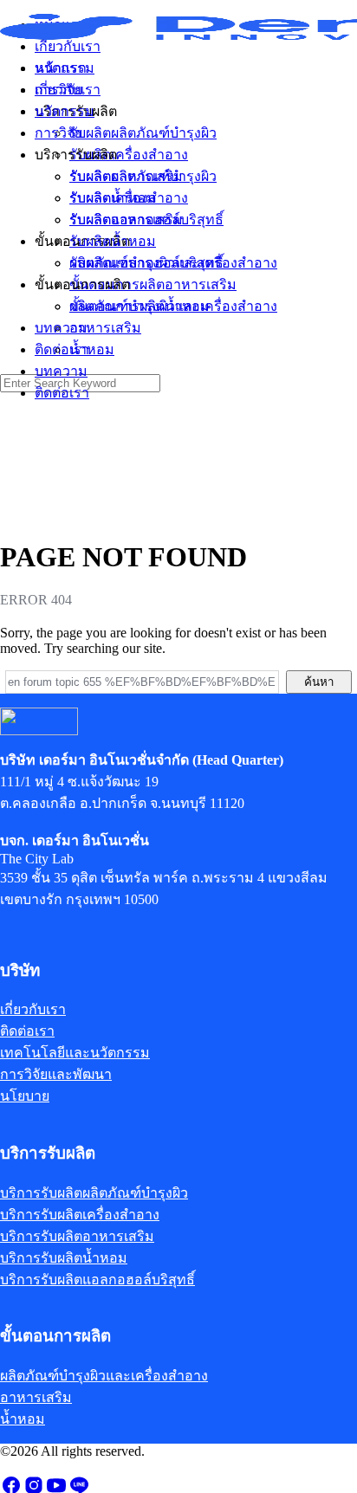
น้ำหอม (91, 349)
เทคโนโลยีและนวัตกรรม (75, 1052)
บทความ (61, 371)
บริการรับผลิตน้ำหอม (63, 1258)
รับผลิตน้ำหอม (112, 241)
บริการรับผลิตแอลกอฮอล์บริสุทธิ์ (97, 1279)
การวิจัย (58, 133)
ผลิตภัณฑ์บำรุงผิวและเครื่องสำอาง (173, 306)
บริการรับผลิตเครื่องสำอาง (79, 1214)
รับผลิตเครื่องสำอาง (128, 198)
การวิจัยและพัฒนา (56, 1074)
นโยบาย (24, 1096)
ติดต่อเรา (62, 392)
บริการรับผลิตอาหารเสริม (77, 1236)
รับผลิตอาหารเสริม (126, 219)
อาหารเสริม (105, 327)
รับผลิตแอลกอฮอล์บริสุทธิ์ (146, 262)
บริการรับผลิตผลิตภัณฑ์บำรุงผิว (94, 1193)
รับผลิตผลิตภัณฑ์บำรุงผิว (143, 176)
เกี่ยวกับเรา (68, 89)
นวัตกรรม (64, 111)
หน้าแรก (61, 68)
